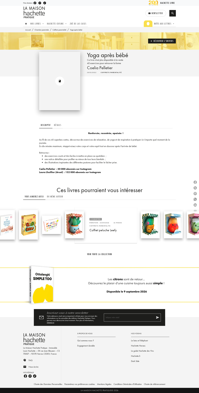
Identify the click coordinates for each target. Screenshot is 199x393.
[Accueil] (34, 12)
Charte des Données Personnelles (48, 384)
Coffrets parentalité (59, 30)
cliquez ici (50, 322)
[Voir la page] (99, 286)
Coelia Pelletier (99, 68)
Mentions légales (104, 384)
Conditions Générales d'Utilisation (128, 384)
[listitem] (34, 3)
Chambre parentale (42, 30)
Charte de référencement (154, 384)
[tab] (26, 23)
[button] (155, 13)
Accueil (28, 30)
